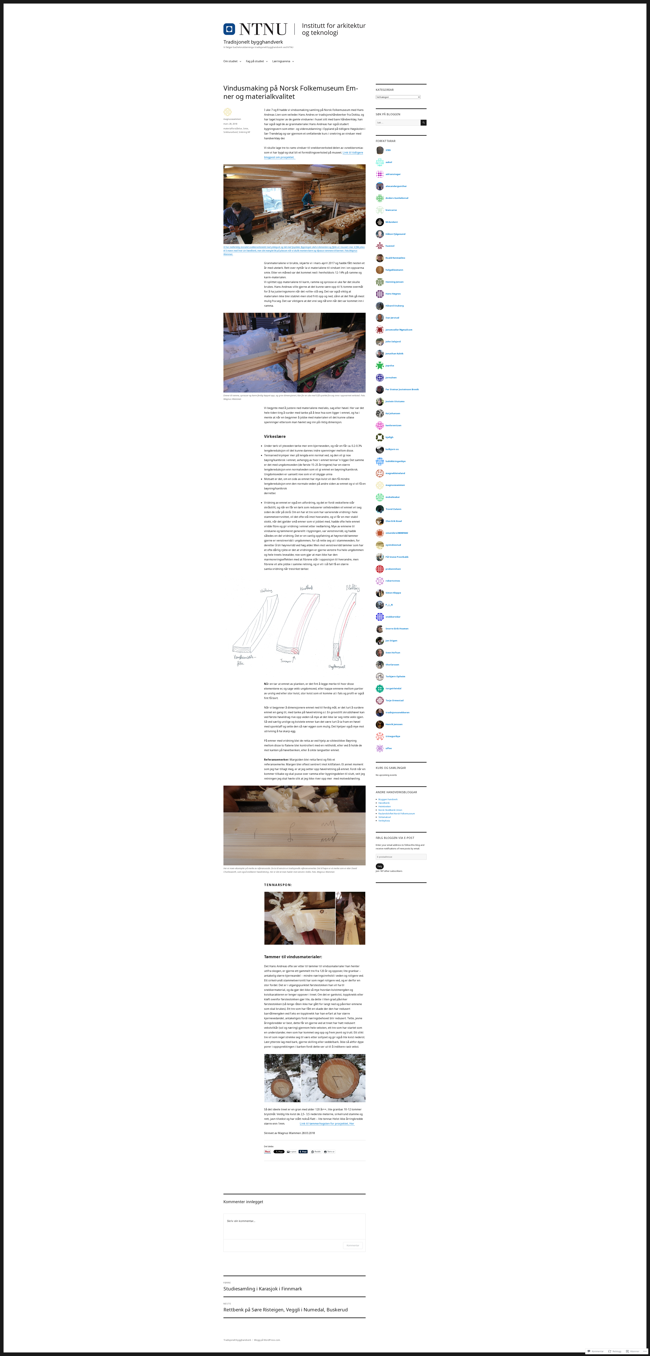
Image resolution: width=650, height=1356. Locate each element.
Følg (380, 866)
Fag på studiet (255, 61)
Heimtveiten (384, 806)
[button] (299, 918)
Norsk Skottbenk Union (390, 809)
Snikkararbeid (230, 132)
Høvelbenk (384, 802)
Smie (245, 128)
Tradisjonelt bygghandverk (253, 42)
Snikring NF (244, 132)
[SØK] (424, 123)
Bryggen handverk (388, 799)
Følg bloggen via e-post (395, 838)
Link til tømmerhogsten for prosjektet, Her (327, 1123)
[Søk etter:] (398, 122)
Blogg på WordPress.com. (267, 1339)
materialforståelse (232, 128)
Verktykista (384, 820)
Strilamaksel (384, 817)
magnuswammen (232, 119)
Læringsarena (281, 61)
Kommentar (353, 1245)
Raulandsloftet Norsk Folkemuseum (396, 813)
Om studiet (230, 61)
